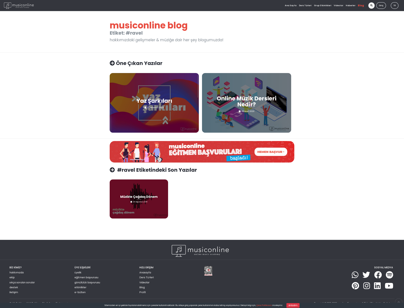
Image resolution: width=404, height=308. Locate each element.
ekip (12, 277)
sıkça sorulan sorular (22, 282)
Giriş (381, 5)
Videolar (338, 5)
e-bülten (80, 292)
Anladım (292, 305)
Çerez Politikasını (264, 305)
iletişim (13, 292)
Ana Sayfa (291, 5)
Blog (361, 5)
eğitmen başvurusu (86, 277)
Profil (142, 292)
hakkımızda (16, 272)
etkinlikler (80, 287)
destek (13, 287)
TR (394, 5)
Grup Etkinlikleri (322, 5)
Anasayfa (145, 272)
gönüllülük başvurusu (87, 282)
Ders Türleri (305, 5)
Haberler (350, 5)
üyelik (77, 272)
